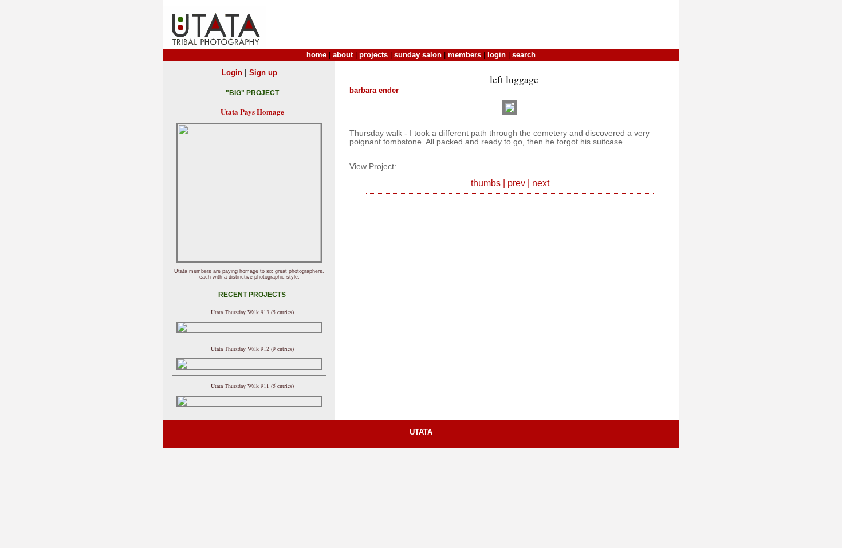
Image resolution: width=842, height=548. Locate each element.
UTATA (421, 432)
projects (373, 54)
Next (540, 183)
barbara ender (374, 90)
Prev (516, 183)
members (464, 54)
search (524, 54)
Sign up (263, 72)
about (343, 54)
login (496, 54)
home (316, 54)
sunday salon (418, 54)
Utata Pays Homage (252, 111)
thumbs (486, 183)
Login (232, 72)
